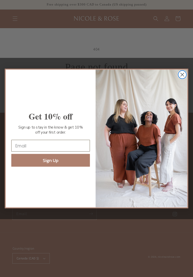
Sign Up (51, 160)
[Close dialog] (182, 74)
